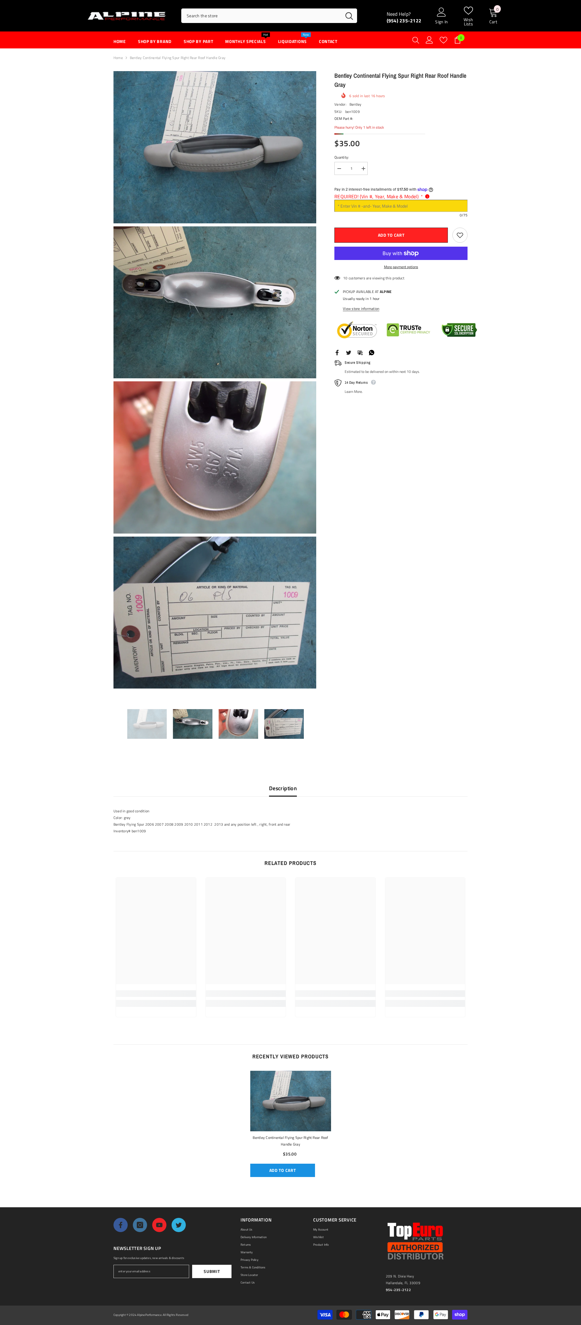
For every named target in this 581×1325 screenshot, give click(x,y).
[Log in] (429, 40)
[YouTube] (159, 1225)
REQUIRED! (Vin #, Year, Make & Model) (378, 196)
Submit (212, 1271)
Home (118, 58)
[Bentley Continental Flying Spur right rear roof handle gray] (290, 1101)
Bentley (356, 104)
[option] (147, 724)
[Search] (269, 15)
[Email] (360, 352)
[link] (156, 993)
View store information (361, 308)
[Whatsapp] (371, 352)
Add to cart (391, 235)
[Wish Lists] (443, 40)
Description (283, 788)
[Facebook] (337, 352)
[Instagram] (140, 1225)
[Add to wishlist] (460, 235)
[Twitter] (348, 352)
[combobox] (261, 15)
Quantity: (341, 157)
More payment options (401, 267)
